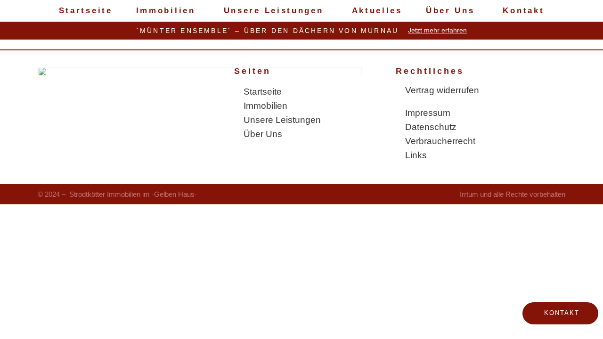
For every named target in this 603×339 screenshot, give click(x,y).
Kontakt (523, 10)
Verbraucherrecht (440, 141)
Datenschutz (430, 127)
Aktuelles (377, 10)
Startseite (86, 10)
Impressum (427, 113)
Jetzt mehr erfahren (437, 30)
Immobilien (166, 10)
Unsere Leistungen (274, 10)
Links (416, 155)
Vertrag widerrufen (442, 90)
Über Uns (450, 10)
